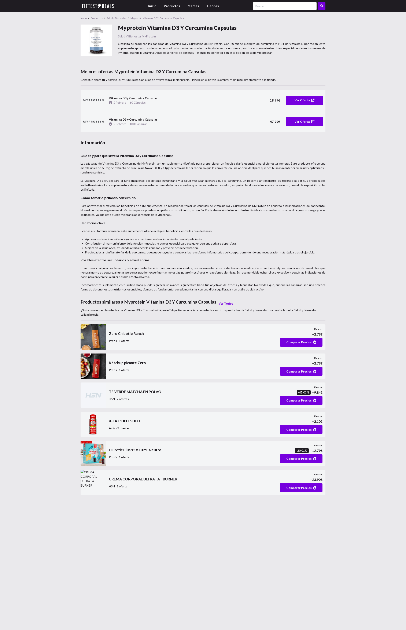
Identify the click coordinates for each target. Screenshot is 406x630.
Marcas (193, 6)
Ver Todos (226, 303)
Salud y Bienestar (129, 36)
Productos (172, 6)
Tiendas (212, 6)
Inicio (152, 6)
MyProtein (149, 36)
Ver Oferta (302, 100)
